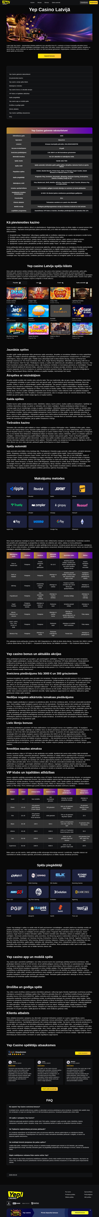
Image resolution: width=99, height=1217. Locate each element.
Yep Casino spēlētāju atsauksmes (19, 113)
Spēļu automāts (81, 282)
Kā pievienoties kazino (16, 78)
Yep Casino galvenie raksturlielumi (19, 74)
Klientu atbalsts (14, 109)
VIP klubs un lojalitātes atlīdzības (19, 93)
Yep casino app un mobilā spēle (19, 101)
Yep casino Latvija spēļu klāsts (18, 82)
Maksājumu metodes (15, 86)
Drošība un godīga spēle (16, 105)
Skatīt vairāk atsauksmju (49, 1089)
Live (37, 282)
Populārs (15, 282)
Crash (59, 282)
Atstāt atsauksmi (82, 1053)
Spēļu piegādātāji (14, 97)
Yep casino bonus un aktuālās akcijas (20, 89)
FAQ (10, 117)
